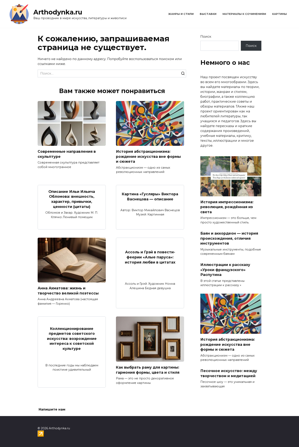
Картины (279, 13)
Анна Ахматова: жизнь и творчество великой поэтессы (68, 290)
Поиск (205, 36)
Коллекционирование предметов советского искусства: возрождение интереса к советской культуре (72, 338)
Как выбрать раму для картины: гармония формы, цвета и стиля (147, 370)
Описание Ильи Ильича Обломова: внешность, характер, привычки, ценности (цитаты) (71, 199)
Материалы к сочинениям (244, 13)
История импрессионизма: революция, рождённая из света (226, 207)
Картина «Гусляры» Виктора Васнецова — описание (150, 196)
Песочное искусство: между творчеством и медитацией (228, 373)
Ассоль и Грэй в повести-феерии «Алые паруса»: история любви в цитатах (150, 257)
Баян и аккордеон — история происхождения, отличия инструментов (229, 238)
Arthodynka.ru (57, 12)
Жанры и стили (181, 13)
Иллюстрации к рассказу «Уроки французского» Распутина (225, 269)
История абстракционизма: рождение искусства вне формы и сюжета (148, 156)
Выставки (208, 13)
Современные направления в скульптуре (67, 154)
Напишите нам (52, 409)
